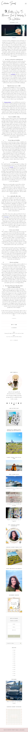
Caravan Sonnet (8, 3)
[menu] (26, 3)
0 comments (14, 327)
